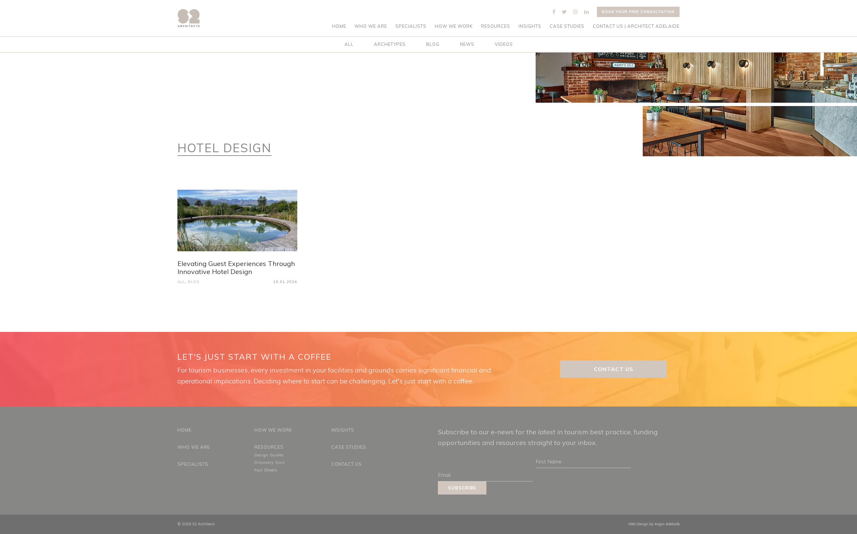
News (467, 44)
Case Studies (567, 26)
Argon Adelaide (667, 524)
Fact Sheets (266, 470)
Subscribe (462, 488)
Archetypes (390, 44)
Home (339, 26)
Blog (433, 44)
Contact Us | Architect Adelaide (636, 26)
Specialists (410, 26)
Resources (495, 26)
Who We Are (371, 26)
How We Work (454, 26)
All (349, 44)
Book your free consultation (638, 11)
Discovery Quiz (269, 462)
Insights (530, 26)
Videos (504, 44)
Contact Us (613, 369)
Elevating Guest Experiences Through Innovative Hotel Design (236, 267)
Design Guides (269, 455)
